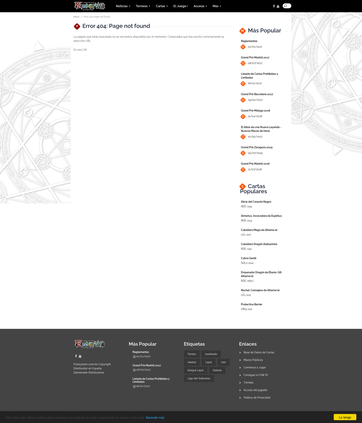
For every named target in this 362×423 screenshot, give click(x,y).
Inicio (76, 16)
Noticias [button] (122, 6)
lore (223, 362)
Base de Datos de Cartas (259, 352)
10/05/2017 (255, 136)
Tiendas (248, 382)
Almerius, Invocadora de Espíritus (261, 215)
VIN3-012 (246, 309)
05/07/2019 (255, 152)
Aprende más (155, 417)
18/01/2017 (255, 83)
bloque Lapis (196, 370)
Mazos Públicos (253, 359)
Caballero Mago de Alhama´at (259, 229)
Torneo (192, 354)
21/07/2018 (255, 169)
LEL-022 (246, 294)
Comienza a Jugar (255, 367)
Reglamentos (249, 41)
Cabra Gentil (248, 258)
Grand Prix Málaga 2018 (255, 110)
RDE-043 (246, 220)
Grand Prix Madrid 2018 (255, 163)
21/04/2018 (255, 116)
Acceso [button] (199, 6)
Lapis (208, 362)
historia (217, 370)
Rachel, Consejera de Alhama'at (260, 290)
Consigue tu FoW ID (256, 374)
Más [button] (216, 6)
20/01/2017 (255, 46)
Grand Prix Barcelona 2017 (257, 94)
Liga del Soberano (199, 378)
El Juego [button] (179, 6)
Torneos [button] (142, 6)
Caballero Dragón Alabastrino (259, 244)
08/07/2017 (255, 63)
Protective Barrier (251, 304)
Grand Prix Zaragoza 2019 (256, 147)
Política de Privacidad (257, 397)
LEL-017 (246, 234)
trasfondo (211, 354)
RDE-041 (246, 248)
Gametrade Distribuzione (89, 372)
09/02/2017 (255, 99)
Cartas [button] (161, 6)
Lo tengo (345, 417)
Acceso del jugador (256, 390)
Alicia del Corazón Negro (256, 201)
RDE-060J (247, 280)
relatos (192, 362)
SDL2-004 (247, 262)
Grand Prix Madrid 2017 (255, 57)
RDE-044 (246, 206)
